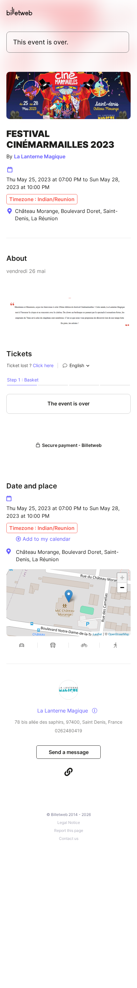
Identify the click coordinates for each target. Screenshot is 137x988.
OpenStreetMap (118, 634)
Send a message (69, 752)
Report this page (68, 830)
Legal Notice (68, 822)
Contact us (68, 838)
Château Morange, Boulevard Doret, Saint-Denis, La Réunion (67, 555)
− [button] (122, 588)
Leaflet (97, 634)
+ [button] (122, 578)
